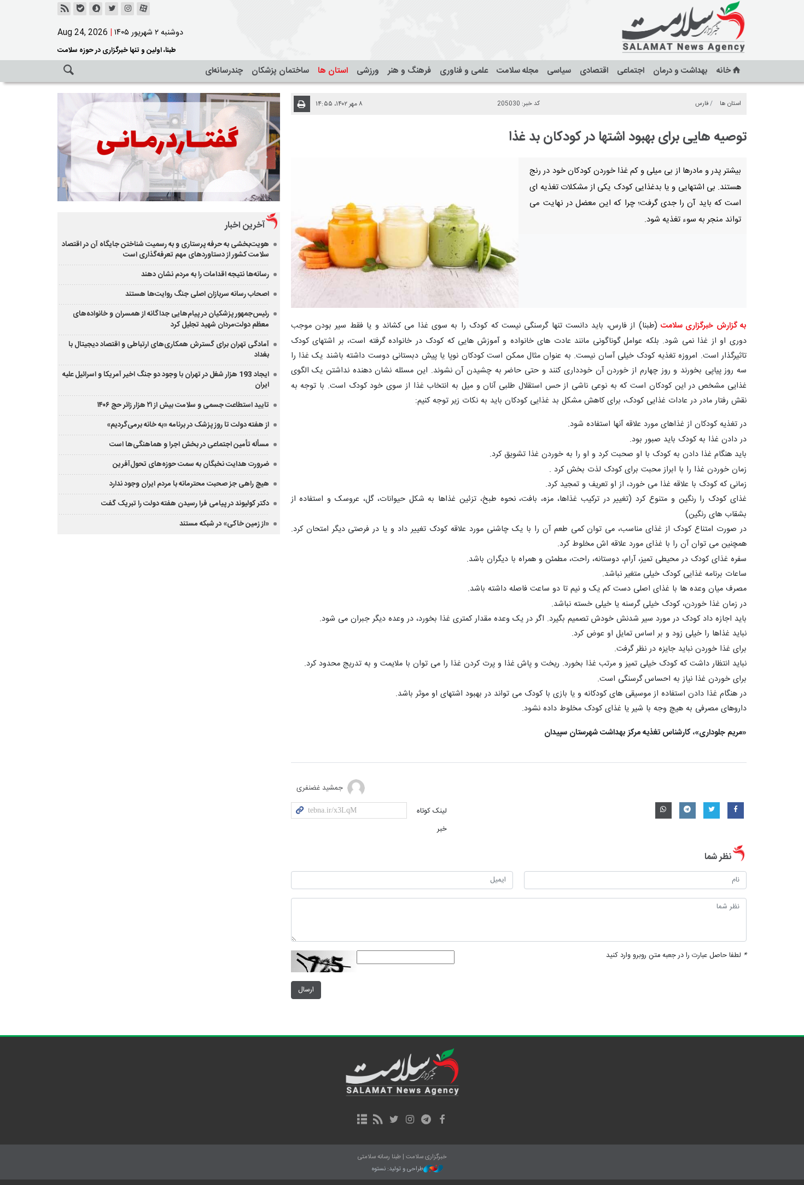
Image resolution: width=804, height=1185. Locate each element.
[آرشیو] (362, 1120)
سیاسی (559, 71)
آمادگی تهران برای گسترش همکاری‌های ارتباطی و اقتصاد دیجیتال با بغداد (168, 349)
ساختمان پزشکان (280, 71)
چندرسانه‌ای (224, 71)
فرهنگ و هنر (409, 71)
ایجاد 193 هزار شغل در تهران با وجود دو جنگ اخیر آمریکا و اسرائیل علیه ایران (165, 380)
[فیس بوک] (441, 1120)
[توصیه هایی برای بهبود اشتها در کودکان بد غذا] (405, 232)
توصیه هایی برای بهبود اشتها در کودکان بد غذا (628, 137)
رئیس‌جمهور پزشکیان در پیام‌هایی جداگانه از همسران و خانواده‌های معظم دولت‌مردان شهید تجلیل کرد (171, 319)
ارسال (306, 990)
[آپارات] (143, 8)
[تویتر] (111, 8)
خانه (723, 71)
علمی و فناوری (464, 71)
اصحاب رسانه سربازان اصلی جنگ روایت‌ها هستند (197, 294)
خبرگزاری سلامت (659, 27)
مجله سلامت (517, 71)
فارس (702, 103)
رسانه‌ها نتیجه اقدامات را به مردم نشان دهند (205, 274)
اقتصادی (594, 71)
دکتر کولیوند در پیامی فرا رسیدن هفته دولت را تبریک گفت (185, 504)
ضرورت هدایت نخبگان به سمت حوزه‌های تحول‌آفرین (191, 464)
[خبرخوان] (64, 8)
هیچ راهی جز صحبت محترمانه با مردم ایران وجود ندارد (189, 484)
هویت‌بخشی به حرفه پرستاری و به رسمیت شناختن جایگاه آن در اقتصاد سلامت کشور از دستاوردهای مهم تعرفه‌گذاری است (165, 249)
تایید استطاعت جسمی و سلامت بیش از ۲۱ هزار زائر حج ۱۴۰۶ (183, 405)
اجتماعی (630, 71)
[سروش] (95, 8)
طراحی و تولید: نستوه (397, 1169)
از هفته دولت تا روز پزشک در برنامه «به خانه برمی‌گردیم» (188, 425)
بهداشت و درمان (680, 71)
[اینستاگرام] (127, 8)
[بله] (79, 8)
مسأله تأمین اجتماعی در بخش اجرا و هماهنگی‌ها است (189, 445)
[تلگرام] (426, 1120)
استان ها (333, 71)
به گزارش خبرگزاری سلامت (704, 325)
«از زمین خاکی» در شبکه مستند (224, 524)
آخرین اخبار (245, 225)
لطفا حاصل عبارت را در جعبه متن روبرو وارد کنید (676, 955)
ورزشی (368, 71)
